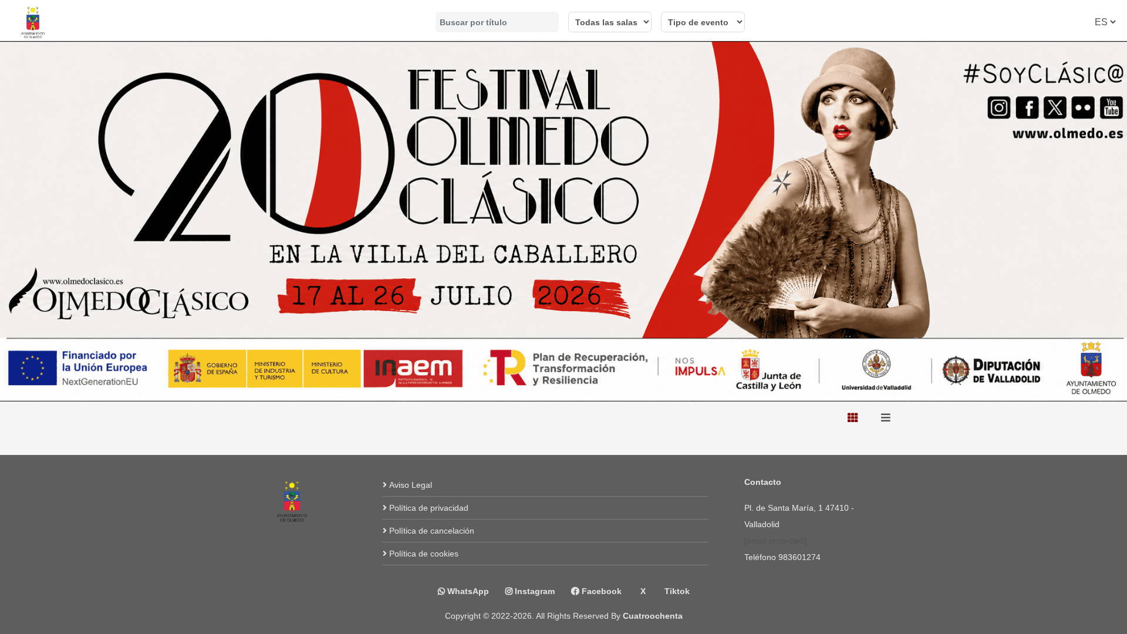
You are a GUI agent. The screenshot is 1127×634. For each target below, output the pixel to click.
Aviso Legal (410, 485)
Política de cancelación (431, 530)
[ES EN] (1105, 22)
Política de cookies (423, 553)
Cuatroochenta (653, 615)
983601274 (799, 557)
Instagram (533, 591)
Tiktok (676, 591)
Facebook (600, 591)
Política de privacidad (428, 507)
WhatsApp (467, 591)
